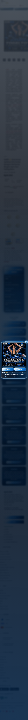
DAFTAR (8, 369)
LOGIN (20, 369)
